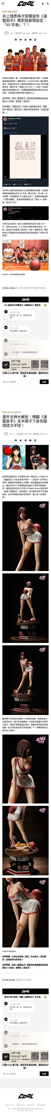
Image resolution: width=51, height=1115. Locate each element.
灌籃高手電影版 (39, 288)
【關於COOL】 (9, 1105)
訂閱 (44, 382)
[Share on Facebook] (16, 40)
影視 (15, 11)
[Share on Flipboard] (25, 40)
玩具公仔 (17, 412)
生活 (10, 412)
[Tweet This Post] (21, 40)
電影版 (37, 482)
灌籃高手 (28, 288)
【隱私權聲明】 (41, 1105)
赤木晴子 (28, 980)
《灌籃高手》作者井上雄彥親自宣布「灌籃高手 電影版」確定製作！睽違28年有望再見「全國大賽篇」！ (25, 109)
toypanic (12, 951)
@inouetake (20, 274)
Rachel (14, 434)
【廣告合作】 (30, 1105)
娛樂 (10, 11)
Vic (14, 33)
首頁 (4, 11)
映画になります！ (27, 87)
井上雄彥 (19, 288)
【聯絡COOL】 (20, 1105)
